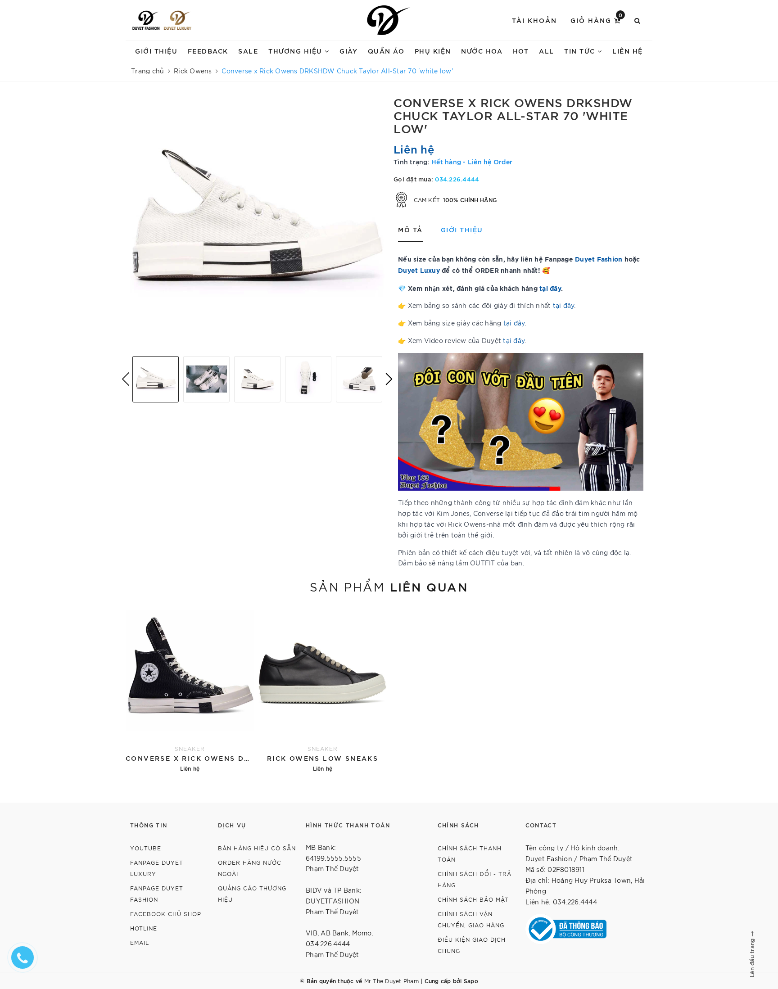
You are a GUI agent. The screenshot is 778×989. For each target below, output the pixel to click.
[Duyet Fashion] (146, 20)
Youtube (145, 847)
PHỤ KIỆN (433, 50)
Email (139, 942)
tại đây (550, 288)
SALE (248, 50)
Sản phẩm (389, 586)
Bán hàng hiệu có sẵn (257, 847)
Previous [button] (125, 379)
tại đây (563, 305)
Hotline (143, 928)
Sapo (471, 980)
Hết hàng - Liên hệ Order (471, 161)
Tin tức (580, 50)
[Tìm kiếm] (638, 20)
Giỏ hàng (596, 19)
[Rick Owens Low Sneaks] (322, 689)
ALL (546, 50)
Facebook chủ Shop (165, 913)
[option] (257, 222)
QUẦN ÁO (386, 50)
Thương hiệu (296, 50)
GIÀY (348, 50)
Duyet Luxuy (419, 270)
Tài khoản (534, 20)
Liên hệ (627, 50)
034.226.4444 (457, 179)
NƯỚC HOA (481, 50)
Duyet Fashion (598, 258)
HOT (521, 50)
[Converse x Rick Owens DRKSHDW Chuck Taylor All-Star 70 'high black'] (190, 689)
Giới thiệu (156, 50)
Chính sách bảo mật (473, 899)
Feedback (208, 50)
